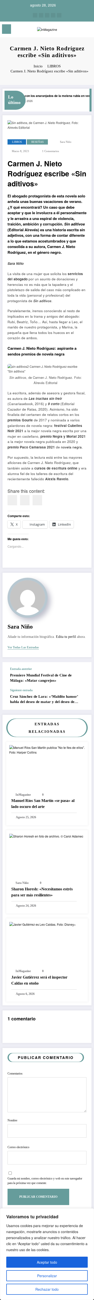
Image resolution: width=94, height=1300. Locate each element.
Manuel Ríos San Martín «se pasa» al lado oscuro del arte (42, 803)
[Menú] (6, 29)
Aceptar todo (47, 1262)
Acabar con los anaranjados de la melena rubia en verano (52, 95)
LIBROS (17, 142)
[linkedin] (25, 500)
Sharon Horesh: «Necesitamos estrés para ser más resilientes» (42, 892)
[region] (47, 1254)
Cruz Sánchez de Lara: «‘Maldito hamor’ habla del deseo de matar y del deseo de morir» (44, 699)
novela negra (71, 447)
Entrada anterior (21, 669)
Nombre (12, 1120)
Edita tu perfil (66, 637)
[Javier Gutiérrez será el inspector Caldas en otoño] (42, 924)
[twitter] (47, 15)
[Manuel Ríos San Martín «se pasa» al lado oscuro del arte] (47, 749)
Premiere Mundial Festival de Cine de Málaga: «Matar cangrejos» (41, 677)
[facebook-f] (53, 15)
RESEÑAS (37, 142)
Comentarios (15, 1073)
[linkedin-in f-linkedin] (41, 15)
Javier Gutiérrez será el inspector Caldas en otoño (39, 980)
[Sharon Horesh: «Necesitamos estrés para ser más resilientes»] (46, 836)
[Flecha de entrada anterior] (82, 675)
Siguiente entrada (21, 690)
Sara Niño (65, 142)
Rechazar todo (47, 1289)
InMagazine (23, 794)
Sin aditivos (42, 300)
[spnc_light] (87, 30)
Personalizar (47, 1275)
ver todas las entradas (23, 647)
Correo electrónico (18, 1147)
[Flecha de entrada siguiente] (82, 699)
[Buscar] (79, 30)
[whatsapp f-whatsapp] (59, 15)
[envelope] (37, 500)
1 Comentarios (50, 151)
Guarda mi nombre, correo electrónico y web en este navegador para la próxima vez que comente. (45, 1181)
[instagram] (35, 15)
